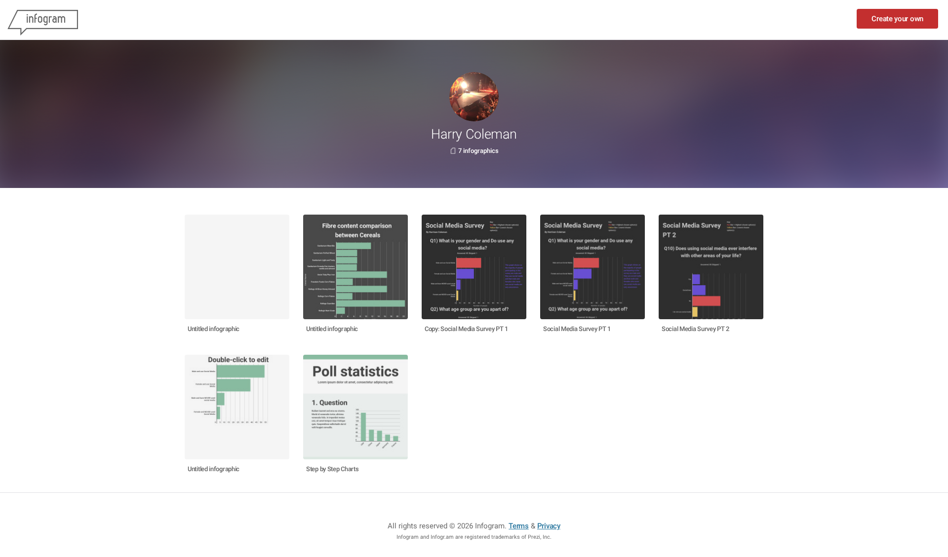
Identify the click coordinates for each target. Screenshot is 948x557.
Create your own (897, 18)
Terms (519, 525)
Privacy (548, 525)
